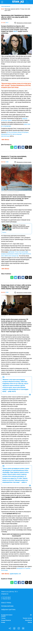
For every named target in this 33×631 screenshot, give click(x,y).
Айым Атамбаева (6, 273)
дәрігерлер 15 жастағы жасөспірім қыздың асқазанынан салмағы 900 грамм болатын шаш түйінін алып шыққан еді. (16, 253)
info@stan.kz (4, 594)
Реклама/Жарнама (7, 606)
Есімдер (3, 622)
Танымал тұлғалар (27, 618)
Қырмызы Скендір (6, 578)
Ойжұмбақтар (28, 620)
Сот (20, 573)
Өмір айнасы (5, 139)
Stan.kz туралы (6, 602)
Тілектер (3, 618)
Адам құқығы (14, 573)
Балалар (30, 622)
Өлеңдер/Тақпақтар (6, 620)
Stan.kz (15, 31)
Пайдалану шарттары (8, 609)
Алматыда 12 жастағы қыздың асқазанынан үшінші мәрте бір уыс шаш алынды (20, 226)
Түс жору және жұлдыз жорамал (6, 615)
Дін (31, 615)
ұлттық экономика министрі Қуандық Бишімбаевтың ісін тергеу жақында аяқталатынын (14, 134)
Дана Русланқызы (6, 144)
